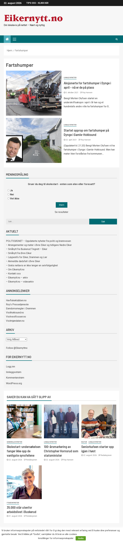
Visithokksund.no (15, 312)
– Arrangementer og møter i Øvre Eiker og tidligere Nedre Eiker (39, 245)
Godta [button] (80, 538)
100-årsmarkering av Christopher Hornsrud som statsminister (61, 451)
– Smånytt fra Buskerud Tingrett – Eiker (26, 249)
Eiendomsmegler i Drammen (21, 308)
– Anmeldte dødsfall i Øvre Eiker (23, 261)
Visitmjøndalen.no (15, 320)
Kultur (84, 442)
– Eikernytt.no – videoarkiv (20, 281)
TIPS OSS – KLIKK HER (37, 3)
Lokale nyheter (70, 77)
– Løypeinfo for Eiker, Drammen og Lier (26, 257)
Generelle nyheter (14, 442)
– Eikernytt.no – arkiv (17, 277)
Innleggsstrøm (13, 372)
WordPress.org (14, 383)
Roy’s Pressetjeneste (17, 304)
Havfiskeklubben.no (16, 300)
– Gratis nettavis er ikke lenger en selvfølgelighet (32, 265)
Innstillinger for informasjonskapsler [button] (56, 538)
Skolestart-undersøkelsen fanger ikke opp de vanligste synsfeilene (23, 451)
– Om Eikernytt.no (15, 269)
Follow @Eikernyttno (16, 348)
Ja (11, 190)
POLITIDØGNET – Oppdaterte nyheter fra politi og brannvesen (38, 241)
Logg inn (10, 366)
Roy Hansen (87, 93)
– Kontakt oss (13, 273)
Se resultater (61, 212)
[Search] (116, 39)
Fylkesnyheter (13, 503)
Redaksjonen (31, 460)
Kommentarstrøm (15, 377)
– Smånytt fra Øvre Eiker (19, 253)
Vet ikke (14, 198)
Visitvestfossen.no (16, 316)
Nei (12, 194)
